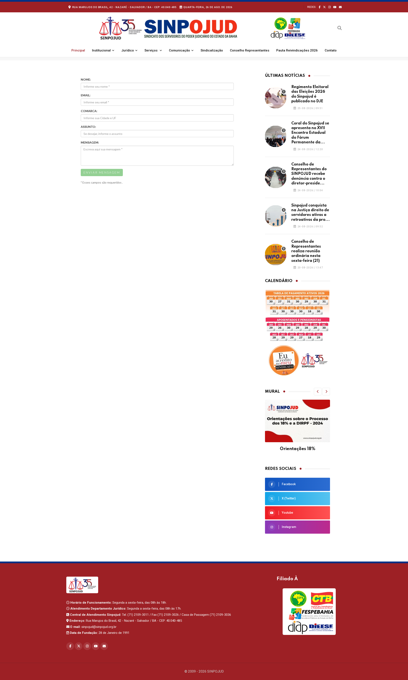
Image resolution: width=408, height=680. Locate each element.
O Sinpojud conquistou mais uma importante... (275, 216)
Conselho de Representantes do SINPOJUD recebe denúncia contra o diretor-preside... (309, 174)
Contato (331, 50)
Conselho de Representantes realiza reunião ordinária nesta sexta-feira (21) (306, 251)
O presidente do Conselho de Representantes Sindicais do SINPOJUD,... (275, 254)
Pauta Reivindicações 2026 (297, 50)
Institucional (101, 50)
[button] (318, 391)
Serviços (151, 50)
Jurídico (127, 50)
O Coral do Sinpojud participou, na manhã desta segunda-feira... (275, 136)
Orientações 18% (297, 449)
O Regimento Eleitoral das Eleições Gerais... (275, 97)
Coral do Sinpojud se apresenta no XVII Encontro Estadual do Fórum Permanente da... (310, 132)
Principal (78, 50)
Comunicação (179, 50)
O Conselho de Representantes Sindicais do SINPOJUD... (275, 177)
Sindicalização (212, 50)
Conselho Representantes (249, 50)
